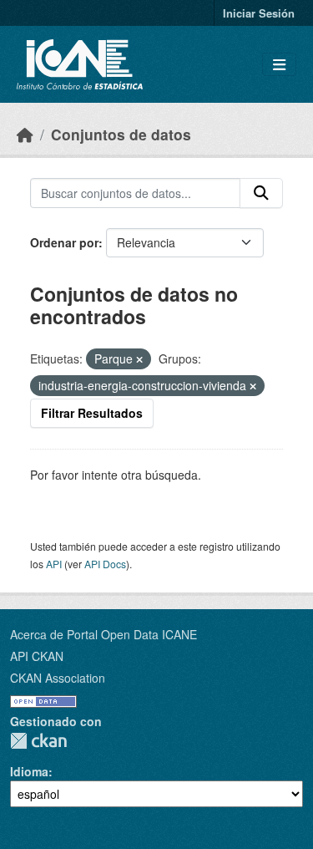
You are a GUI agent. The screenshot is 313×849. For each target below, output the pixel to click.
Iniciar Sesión (259, 13)
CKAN (38, 741)
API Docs (105, 564)
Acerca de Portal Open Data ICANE (103, 634)
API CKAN (36, 656)
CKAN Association (57, 677)
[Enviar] (261, 193)
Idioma (29, 771)
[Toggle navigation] (279, 65)
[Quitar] (139, 359)
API (54, 564)
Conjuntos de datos (121, 134)
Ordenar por (64, 242)
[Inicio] (25, 134)
